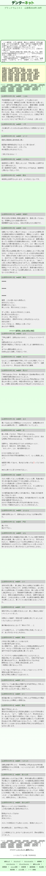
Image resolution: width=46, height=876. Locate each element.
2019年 (21, 86)
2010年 (11, 89)
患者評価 (23, 866)
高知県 (17, 79)
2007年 (35, 89)
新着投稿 (4, 866)
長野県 (10, 74)
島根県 (10, 77)
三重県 (35, 74)
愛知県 (29, 74)
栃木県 (17, 71)
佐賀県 (29, 79)
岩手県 (17, 69)
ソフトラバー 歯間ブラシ (25, 850)
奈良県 (29, 76)
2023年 (34, 85)
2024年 (25, 85)
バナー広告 (21, 869)
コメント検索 (14, 866)
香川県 (4, 79)
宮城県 (23, 69)
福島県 (4, 71)
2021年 (5, 86)
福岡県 (23, 79)
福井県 (37, 72)
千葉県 (35, 71)
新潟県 (18, 72)
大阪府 (17, 76)
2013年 (27, 88)
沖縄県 (31, 80)
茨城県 (10, 71)
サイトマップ (17, 861)
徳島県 (35, 77)
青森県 (10, 69)
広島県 (23, 77)
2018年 (29, 86)
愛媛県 (10, 79)
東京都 (4, 72)
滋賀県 (4, 76)
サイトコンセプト (22, 56)
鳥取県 (4, 77)
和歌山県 (36, 76)
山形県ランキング (18, 68)
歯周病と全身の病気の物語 (25, 330)
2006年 (3, 91)
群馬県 (23, 71)
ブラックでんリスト (24, 864)
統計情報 (12, 869)
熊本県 (4, 80)
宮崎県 (17, 80)
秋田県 (29, 69)
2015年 (11, 88)
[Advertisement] (23, 24)
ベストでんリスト (10, 864)
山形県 (35, 69)
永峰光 (34, 869)
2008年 (27, 89)
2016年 (3, 88)
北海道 (4, 69)
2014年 (19, 88)
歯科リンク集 (36, 864)
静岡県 (23, 74)
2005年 (11, 91)
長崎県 (35, 79)
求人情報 (41, 866)
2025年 (17, 85)
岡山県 (17, 77)
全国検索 (39, 861)
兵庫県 (23, 76)
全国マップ (6, 68)
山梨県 (4, 74)
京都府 (10, 76)
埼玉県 (29, 71)
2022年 (42, 85)
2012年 (35, 88)
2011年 (3, 89)
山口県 (29, 77)
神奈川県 (11, 72)
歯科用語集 (32, 866)
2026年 (9, 85)
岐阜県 (17, 74)
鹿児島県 (24, 80)
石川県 (31, 72)
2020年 (13, 86)
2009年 (19, 89)
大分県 (10, 80)
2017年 (37, 86)
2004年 (19, 91)
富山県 (24, 72)
